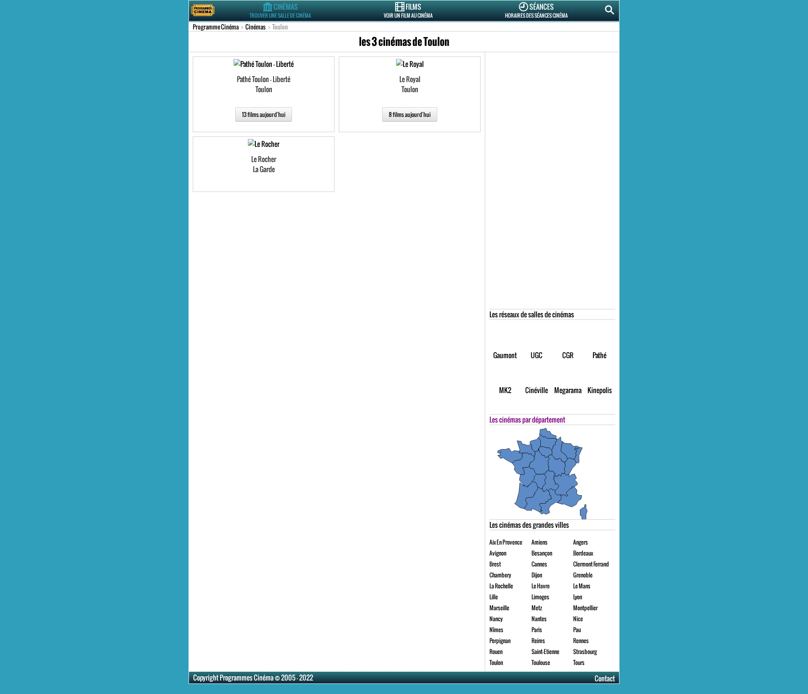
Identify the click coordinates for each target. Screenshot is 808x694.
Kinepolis (599, 390)
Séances (536, 10)
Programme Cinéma (216, 26)
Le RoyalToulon (409, 84)
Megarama (568, 390)
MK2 (505, 390)
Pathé (599, 355)
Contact (605, 678)
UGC (536, 355)
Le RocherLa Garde (263, 164)
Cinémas (280, 10)
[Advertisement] (552, 182)
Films (408, 10)
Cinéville (536, 390)
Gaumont (505, 355)
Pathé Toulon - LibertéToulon (263, 84)
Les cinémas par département (527, 420)
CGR (568, 355)
